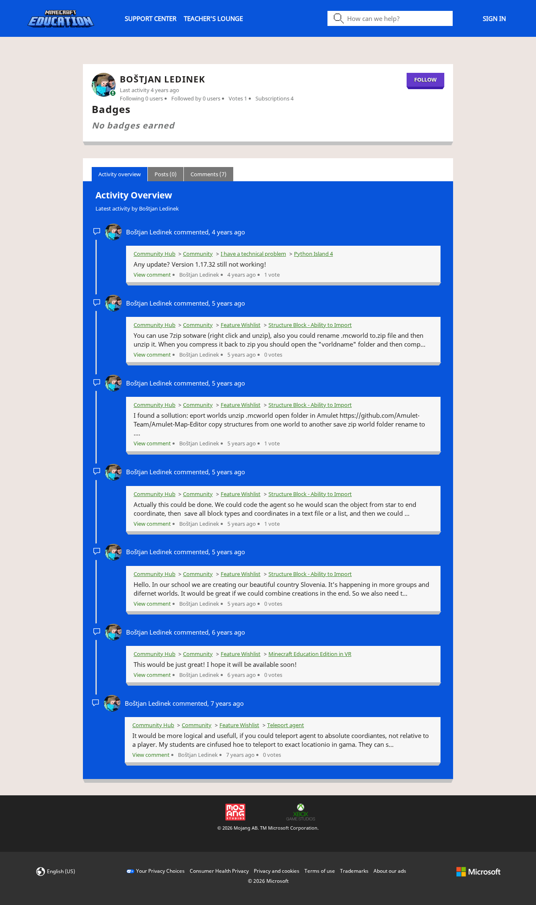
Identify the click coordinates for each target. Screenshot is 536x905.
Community (198, 253)
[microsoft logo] (478, 870)
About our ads (390, 870)
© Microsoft (268, 880)
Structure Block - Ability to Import (310, 325)
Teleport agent (285, 725)
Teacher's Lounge (213, 18)
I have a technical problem (253, 253)
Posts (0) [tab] (166, 174)
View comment (152, 274)
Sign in (494, 18)
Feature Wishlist (240, 325)
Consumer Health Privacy (219, 870)
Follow (425, 79)
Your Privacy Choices (160, 870)
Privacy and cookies (276, 870)
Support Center (150, 18)
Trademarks (354, 870)
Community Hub (154, 253)
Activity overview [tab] (119, 174)
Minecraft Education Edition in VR (309, 654)
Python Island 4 (313, 253)
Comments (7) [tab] (209, 174)
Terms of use (319, 870)
